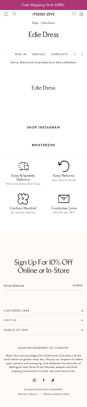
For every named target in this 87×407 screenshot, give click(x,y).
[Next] (79, 54)
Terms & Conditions (56, 394)
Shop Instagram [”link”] (43, 127)
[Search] (14, 14)
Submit (78, 285)
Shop (35, 22)
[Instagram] (34, 380)
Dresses (38, 54)
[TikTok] (53, 380)
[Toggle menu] (6, 14)
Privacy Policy (28, 394)
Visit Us (10, 320)
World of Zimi (16, 330)
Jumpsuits (59, 54)
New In (21, 54)
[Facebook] (43, 380)
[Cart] (81, 14)
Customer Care (16, 310)
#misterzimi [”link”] (43, 145)
